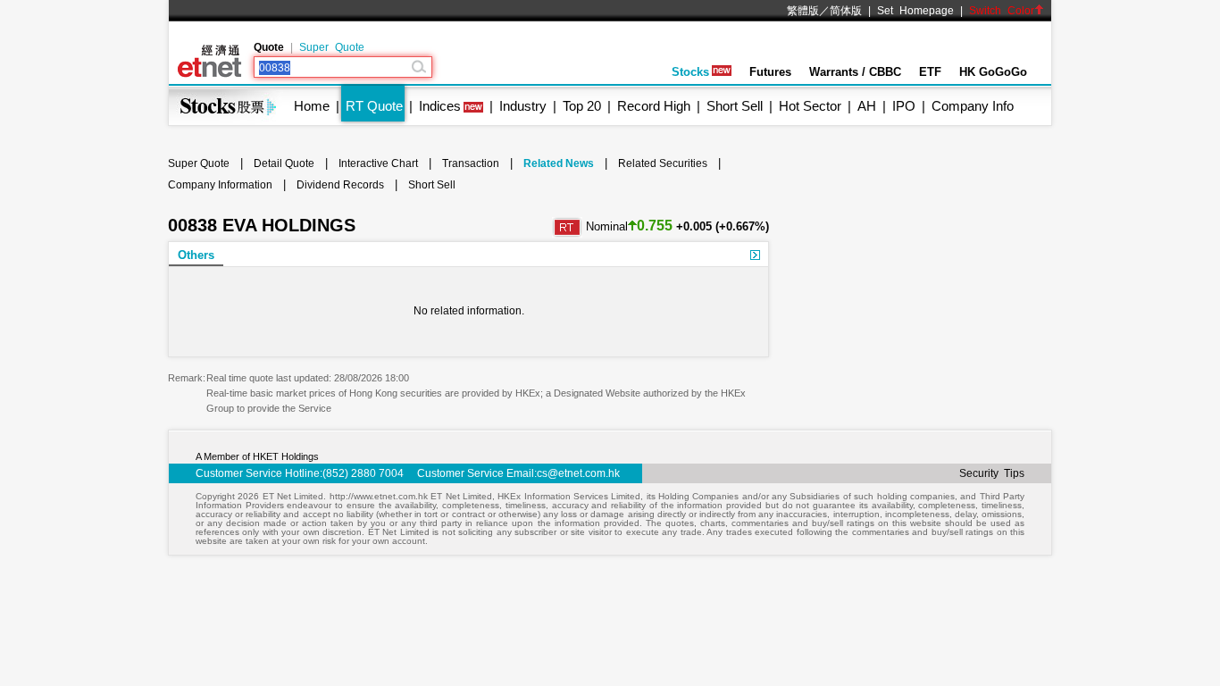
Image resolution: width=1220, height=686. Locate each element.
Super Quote (331, 47)
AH (866, 105)
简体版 (846, 10)
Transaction (470, 163)
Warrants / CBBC (855, 72)
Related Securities (662, 163)
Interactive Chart (378, 163)
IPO (903, 105)
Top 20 (582, 105)
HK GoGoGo (993, 72)
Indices (440, 105)
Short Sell (734, 105)
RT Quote (374, 105)
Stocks (690, 72)
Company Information (220, 185)
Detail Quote (284, 163)
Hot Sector (810, 105)
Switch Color (1001, 10)
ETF (930, 72)
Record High (653, 105)
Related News (558, 163)
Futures (770, 72)
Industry (523, 105)
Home (312, 105)
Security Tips (991, 473)
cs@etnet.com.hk (578, 473)
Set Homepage (915, 10)
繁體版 (803, 10)
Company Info (973, 105)
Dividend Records (340, 185)
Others (196, 255)
